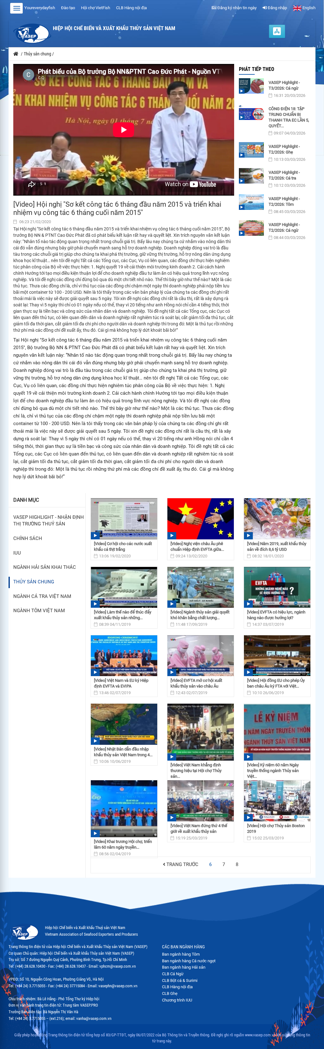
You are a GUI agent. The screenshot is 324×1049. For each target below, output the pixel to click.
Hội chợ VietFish (95, 7)
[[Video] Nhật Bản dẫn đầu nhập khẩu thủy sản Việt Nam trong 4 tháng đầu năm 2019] (124, 724)
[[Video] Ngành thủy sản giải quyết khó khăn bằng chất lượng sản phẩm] (200, 587)
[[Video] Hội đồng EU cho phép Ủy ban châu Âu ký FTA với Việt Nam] (277, 655)
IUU (17, 553)
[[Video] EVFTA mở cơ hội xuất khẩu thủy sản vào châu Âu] (200, 655)
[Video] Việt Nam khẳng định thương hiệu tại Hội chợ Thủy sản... (196, 771)
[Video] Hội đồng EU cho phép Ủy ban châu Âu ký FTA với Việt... (276, 683)
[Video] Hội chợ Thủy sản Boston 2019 (276, 828)
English (308, 7)
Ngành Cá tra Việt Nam (42, 596)
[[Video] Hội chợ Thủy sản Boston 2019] (277, 800)
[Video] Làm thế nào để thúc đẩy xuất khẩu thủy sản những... (122, 615)
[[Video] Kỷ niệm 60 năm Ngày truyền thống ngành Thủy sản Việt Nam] (277, 732)
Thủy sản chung (33, 582)
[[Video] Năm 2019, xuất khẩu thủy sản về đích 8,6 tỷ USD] (277, 518)
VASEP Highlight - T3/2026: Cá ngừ (284, 85)
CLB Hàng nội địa (131, 7)
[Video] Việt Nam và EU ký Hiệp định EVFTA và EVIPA (121, 683)
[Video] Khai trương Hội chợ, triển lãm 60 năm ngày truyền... (123, 844)
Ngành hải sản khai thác (44, 567)
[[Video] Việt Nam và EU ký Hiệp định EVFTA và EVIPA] (124, 655)
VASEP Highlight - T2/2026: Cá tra (284, 175)
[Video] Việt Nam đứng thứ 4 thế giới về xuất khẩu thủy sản (199, 828)
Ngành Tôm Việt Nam (39, 610)
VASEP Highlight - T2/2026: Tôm (284, 201)
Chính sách (27, 538)
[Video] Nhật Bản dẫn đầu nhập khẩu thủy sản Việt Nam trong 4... (123, 752)
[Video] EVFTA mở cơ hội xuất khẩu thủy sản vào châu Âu (196, 683)
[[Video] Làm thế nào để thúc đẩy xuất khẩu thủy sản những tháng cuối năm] (124, 587)
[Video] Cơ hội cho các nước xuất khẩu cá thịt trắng (123, 546)
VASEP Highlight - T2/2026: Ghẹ (284, 149)
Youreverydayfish (39, 7)
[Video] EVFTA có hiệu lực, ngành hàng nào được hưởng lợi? (276, 615)
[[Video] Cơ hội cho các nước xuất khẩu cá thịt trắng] (124, 518)
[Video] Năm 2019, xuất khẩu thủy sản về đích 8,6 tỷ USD (276, 546)
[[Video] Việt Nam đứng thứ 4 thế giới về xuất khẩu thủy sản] (200, 800)
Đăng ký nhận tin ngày (236, 7)
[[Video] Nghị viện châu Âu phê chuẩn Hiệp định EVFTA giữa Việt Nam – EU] (200, 518)
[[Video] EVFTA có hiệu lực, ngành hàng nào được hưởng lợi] (277, 587)
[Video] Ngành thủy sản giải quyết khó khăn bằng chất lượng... (200, 615)
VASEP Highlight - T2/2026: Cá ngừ (284, 227)
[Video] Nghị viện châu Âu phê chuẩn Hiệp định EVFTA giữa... (197, 546)
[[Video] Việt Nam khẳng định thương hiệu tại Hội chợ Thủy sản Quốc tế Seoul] (200, 732)
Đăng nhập (277, 7)
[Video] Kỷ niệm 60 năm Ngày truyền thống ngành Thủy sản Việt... (273, 771)
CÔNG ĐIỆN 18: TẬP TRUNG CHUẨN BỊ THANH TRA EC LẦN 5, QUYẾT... (289, 117)
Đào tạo (68, 7)
